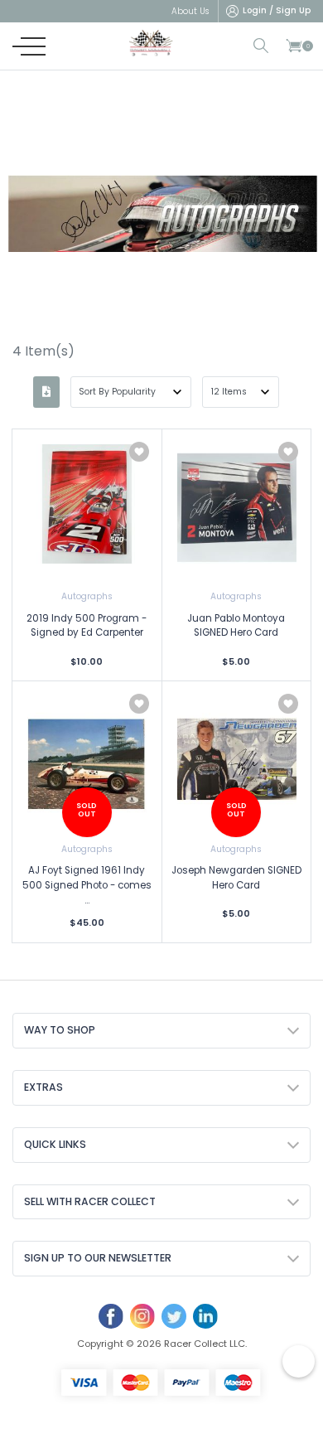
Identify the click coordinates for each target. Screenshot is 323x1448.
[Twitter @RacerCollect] (174, 1316)
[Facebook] (111, 1316)
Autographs (87, 596)
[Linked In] (205, 1316)
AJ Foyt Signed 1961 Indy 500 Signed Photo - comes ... (87, 885)
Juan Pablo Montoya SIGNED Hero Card (236, 626)
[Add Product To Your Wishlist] (139, 452)
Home (123, 295)
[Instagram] (142, 1316)
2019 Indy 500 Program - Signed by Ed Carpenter (87, 626)
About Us (190, 11)
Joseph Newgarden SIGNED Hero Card (236, 878)
